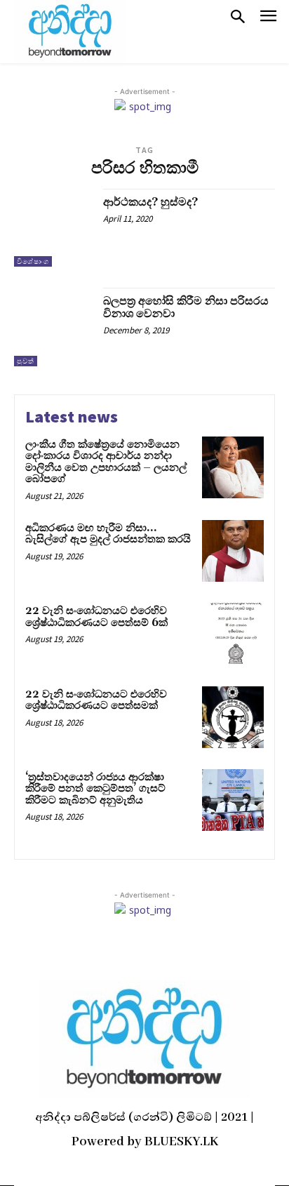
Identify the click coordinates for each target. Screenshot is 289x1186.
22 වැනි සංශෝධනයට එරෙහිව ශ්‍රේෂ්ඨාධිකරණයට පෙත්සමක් (96, 700)
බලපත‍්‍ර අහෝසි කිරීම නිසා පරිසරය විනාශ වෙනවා (186, 307)
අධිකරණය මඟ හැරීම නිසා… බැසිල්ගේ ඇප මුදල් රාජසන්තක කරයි (108, 534)
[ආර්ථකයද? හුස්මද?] (53, 228)
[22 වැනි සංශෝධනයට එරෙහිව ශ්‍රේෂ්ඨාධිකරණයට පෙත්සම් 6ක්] (233, 634)
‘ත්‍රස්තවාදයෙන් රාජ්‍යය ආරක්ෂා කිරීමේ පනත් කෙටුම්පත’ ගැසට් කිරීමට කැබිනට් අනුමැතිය (95, 789)
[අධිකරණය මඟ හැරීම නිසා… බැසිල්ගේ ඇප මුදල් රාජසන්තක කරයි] (233, 551)
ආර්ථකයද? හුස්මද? (150, 202)
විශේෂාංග (33, 261)
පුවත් (25, 361)
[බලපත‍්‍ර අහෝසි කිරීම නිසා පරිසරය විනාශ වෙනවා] (53, 327)
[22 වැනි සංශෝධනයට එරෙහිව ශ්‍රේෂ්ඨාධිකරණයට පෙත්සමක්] (233, 717)
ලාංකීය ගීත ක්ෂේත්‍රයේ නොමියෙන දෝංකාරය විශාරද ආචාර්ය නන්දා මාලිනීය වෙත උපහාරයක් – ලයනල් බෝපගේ (106, 462)
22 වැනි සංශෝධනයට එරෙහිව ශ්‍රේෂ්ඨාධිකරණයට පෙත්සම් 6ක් (96, 616)
